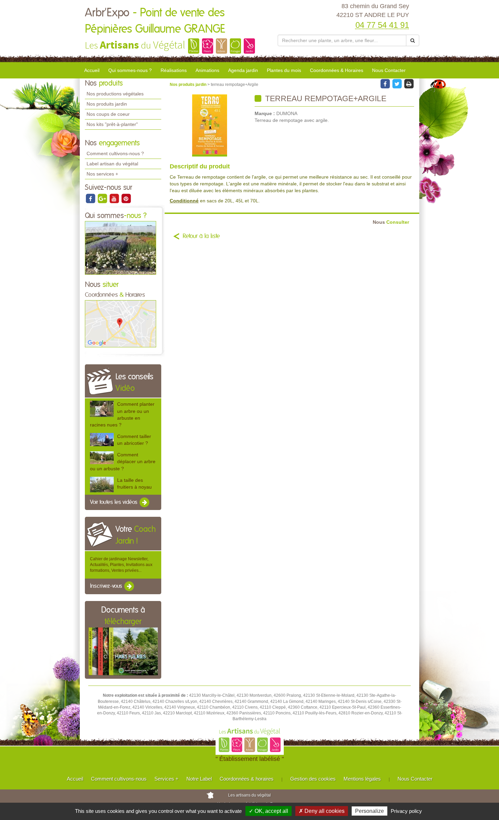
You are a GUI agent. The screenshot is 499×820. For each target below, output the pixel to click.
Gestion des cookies (313, 779)
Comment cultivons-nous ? (115, 153)
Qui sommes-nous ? (130, 70)
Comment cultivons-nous (119, 779)
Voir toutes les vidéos (114, 502)
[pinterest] (126, 198)
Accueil (91, 70)
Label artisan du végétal (112, 163)
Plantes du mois (284, 70)
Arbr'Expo (155, 21)
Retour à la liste (201, 236)
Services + (166, 779)
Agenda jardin (243, 70)
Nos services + (102, 174)
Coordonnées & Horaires (336, 70)
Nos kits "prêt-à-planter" (112, 124)
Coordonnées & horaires (247, 779)
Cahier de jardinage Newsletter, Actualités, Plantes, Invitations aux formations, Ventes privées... (121, 565)
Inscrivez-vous (107, 586)
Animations (207, 70)
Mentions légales (362, 779)
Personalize (369, 811)
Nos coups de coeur (108, 114)
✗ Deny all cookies (322, 811)
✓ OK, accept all (268, 811)
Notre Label (199, 779)
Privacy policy (406, 811)
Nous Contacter (389, 70)
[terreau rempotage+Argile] (210, 125)
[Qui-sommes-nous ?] (120, 247)
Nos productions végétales (115, 93)
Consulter (391, 222)
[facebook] (91, 198)
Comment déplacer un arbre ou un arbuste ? (122, 461)
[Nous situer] (120, 323)
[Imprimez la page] (408, 83)
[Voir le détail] (102, 409)
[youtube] (115, 198)
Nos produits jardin (107, 104)
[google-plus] (103, 198)
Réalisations (174, 70)
